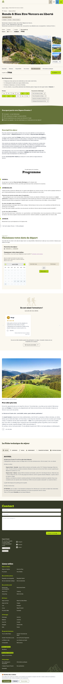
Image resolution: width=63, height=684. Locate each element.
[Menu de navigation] (61, 2)
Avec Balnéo (19, 571)
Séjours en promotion (7, 655)
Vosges (18, 603)
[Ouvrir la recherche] (50, 2)
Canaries (19, 619)
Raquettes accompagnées (8, 578)
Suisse (18, 627)
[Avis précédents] (3, 325)
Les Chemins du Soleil (22, 640)
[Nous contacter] (57, 2)
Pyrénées (19, 610)
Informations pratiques (48, 68)
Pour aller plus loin (35, 68)
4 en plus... (55, 61)
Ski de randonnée (21, 580)
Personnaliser (24, 681)
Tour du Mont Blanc (6, 633)
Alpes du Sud (5, 603)
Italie (3, 627)
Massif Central (20, 608)
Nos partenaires (20, 666)
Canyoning (4, 594)
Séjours (7, 7)
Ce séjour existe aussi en (12, 62)
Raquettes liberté (20, 578)
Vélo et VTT (4, 591)
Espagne (4, 624)
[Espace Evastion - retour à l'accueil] (3, 2)
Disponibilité (18, 68)
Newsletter (4, 668)
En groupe (4, 571)
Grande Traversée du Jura (8, 637)
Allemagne (4, 617)
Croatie (18, 622)
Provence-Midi (5, 610)
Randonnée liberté (21, 587)
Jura (3, 605)
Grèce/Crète (19, 624)
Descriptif (4, 68)
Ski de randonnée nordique (8, 580)
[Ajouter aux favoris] (49, 37)
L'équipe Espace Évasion (8, 666)
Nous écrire (6, 550)
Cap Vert (4, 622)
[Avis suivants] (60, 325)
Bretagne (19, 605)
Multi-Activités (20, 594)
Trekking (19, 591)
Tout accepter (6, 681)
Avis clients (26, 68)
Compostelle (5, 642)
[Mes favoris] (54, 2)
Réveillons (4, 649)
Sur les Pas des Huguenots (23, 637)
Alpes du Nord (5, 600)
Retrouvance (20, 642)
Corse (3, 608)
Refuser (15, 681)
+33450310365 (7, 548)
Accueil (3, 7)
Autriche (19, 617)
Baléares (4, 619)
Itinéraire (11, 68)
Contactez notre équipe (37, 254)
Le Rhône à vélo (5, 640)
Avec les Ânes (20, 569)
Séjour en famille (6, 569)
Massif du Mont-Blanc (22, 600)
